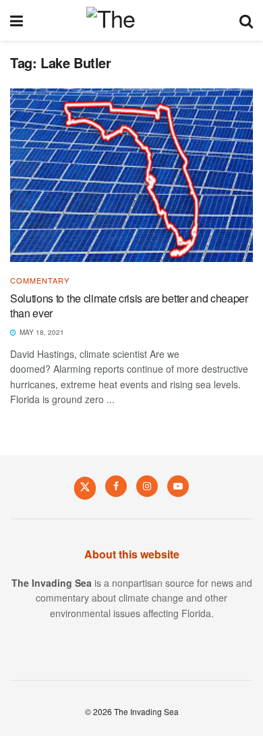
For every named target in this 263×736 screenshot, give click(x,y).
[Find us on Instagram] (147, 486)
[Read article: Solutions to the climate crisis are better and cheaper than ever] (131, 175)
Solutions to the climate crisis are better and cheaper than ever (129, 305)
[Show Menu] (16, 20)
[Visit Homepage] (131, 20)
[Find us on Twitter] (85, 487)
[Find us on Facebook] (116, 486)
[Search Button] (246, 20)
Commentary (39, 280)
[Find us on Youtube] (178, 486)
